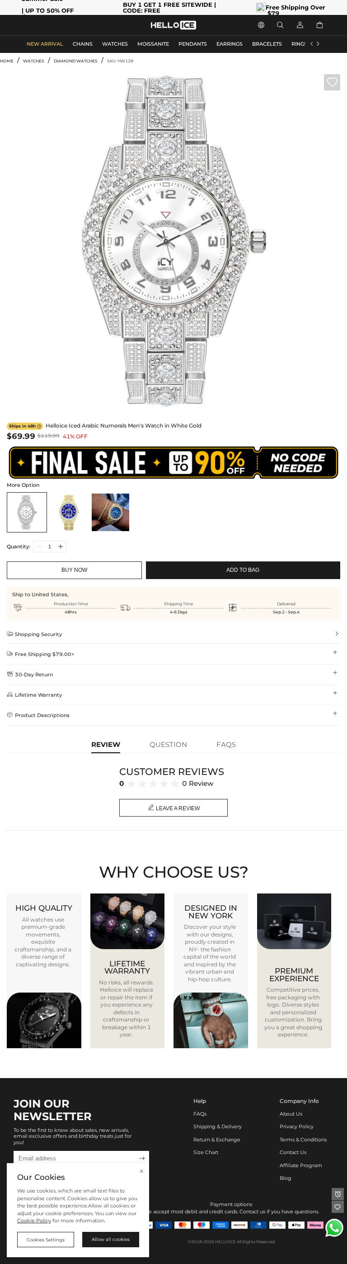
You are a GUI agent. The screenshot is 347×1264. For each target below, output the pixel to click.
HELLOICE (225, 1241)
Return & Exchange (216, 1140)
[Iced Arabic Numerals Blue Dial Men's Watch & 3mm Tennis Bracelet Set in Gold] (110, 512)
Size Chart (205, 1152)
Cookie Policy (34, 1221)
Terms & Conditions (303, 1140)
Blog (285, 1178)
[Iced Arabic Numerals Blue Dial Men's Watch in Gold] (69, 512)
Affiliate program (301, 1166)
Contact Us (293, 1152)
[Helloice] (173, 25)
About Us (291, 1114)
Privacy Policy (297, 1127)
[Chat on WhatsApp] (334, 1228)
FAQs (199, 1114)
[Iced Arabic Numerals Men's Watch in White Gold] (27, 512)
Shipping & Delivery (217, 1127)
